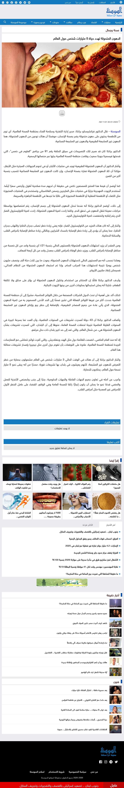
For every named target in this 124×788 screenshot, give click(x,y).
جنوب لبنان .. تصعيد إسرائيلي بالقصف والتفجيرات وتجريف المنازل (89, 531)
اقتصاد (94, 22)
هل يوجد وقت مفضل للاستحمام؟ (51, 485)
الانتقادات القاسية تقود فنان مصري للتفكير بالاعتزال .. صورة (82, 729)
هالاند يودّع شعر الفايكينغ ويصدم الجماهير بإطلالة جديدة (84, 662)
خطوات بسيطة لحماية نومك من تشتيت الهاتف (18, 485)
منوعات (55, 22)
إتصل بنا (91, 2)
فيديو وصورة (39, 22)
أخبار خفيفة (113, 594)
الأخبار (112, 2)
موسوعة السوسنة (18, 22)
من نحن (68, 2)
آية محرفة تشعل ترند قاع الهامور (94, 672)
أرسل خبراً (79, 2)
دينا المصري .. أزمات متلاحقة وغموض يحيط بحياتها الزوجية (83, 719)
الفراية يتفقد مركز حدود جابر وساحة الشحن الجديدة (96, 552)
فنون (116, 681)
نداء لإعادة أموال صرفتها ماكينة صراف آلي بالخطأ (87, 642)
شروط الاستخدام (56, 771)
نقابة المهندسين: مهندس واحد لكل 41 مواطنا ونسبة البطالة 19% (88, 566)
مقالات (69, 22)
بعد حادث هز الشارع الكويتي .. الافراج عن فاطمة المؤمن (84, 699)
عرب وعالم (81, 22)
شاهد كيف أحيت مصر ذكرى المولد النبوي (90, 623)
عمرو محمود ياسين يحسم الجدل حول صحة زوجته (87, 613)
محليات (107, 22)
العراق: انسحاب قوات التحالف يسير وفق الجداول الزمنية (93, 538)
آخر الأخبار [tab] (110, 524)
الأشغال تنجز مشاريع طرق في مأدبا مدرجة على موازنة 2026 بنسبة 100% (85, 559)
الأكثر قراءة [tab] (88, 524)
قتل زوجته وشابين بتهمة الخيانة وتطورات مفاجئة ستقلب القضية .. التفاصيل (76, 652)
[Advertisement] (48, 11)
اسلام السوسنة (37, 771)
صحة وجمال (112, 29)
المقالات (102, 2)
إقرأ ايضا (114, 460)
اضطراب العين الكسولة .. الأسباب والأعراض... (79, 514)
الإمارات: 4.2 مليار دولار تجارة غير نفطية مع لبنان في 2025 (92, 545)
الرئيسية (118, 22)
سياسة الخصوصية (77, 771)
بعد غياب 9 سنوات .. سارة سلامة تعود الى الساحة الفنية (84, 709)
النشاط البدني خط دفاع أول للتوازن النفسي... (19, 514)
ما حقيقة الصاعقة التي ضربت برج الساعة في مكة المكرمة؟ (92, 573)
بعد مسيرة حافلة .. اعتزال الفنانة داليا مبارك (89, 690)
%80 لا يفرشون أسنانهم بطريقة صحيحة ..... (50, 514)
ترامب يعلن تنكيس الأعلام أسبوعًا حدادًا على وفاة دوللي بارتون (82, 632)
